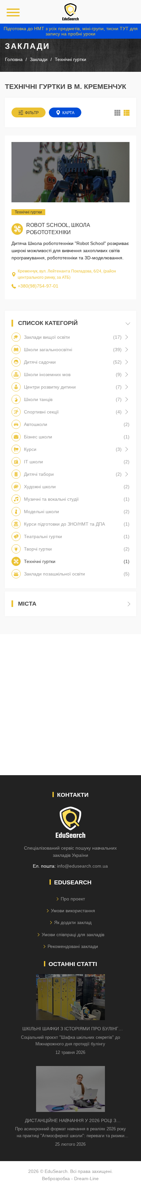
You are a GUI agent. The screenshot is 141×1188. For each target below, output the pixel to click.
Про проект (73, 898)
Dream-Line (86, 1178)
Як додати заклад (72, 922)
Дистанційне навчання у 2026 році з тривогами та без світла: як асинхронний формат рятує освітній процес (70, 1121)
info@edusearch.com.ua (82, 866)
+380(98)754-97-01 (38, 286)
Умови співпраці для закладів (73, 934)
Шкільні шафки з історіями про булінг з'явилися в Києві (70, 1029)
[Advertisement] (70, 704)
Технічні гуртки (28, 212)
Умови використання (73, 910)
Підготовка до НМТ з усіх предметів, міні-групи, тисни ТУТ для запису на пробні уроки (71, 31)
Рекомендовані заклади (73, 946)
